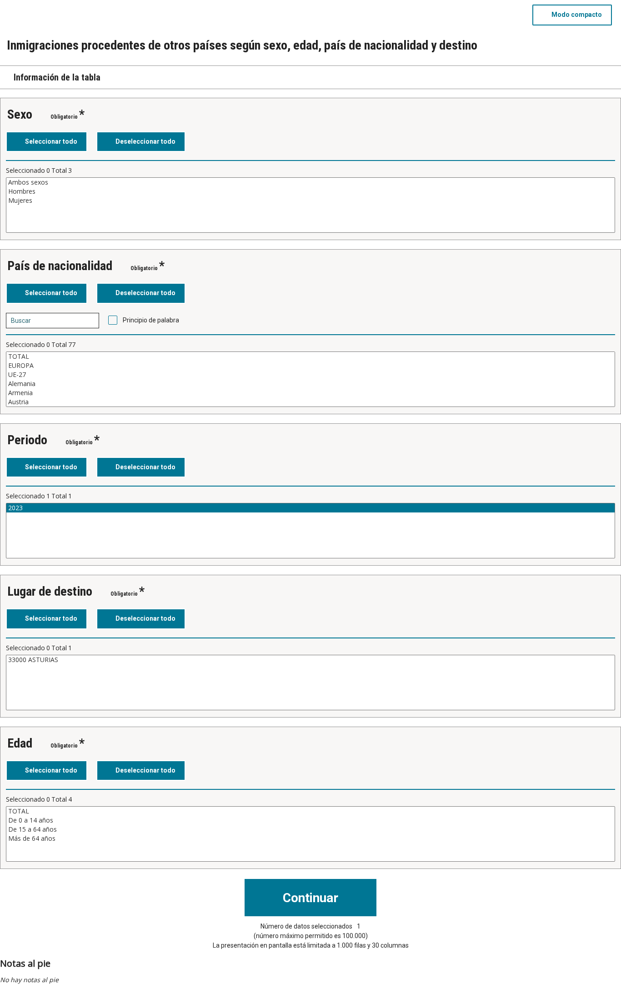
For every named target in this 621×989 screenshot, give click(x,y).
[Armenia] (310, 392)
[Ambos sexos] (310, 182)
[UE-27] (310, 374)
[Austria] (310, 402)
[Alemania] (310, 383)
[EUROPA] (310, 365)
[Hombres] (310, 191)
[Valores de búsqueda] (89, 320)
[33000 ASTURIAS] (310, 659)
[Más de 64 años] (310, 838)
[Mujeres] (310, 200)
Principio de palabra (151, 320)
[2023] (310, 507)
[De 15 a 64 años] (310, 829)
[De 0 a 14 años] (310, 820)
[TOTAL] (310, 356)
